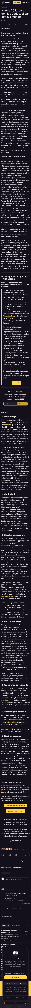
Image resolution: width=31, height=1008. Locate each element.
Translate (5, 7)
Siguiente (24, 861)
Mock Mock (5, 507)
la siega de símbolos (17, 462)
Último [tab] (13, 925)
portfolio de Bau (7, 596)
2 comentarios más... (7, 916)
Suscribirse (17, 2)
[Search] (28, 925)
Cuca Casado (9, 889)
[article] (15, 935)
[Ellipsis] (28, 888)
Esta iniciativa (13, 722)
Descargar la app (22, 1003)
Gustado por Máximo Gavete (13, 891)
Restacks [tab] (13, 873)
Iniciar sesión (25, 2)
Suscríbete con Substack (17, 984)
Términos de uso (22, 987)
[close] (26, 951)
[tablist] (9, 873)
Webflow (16, 432)
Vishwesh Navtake (8, 512)
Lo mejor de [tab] (5, 925)
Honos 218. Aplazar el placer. (9, 946)
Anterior (6, 861)
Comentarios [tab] (6, 873)
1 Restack (21, 849)
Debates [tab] (18, 925)
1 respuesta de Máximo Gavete (15, 909)
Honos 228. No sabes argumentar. (9, 931)
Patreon (8, 425)
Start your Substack (11, 1003)
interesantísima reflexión (11, 546)
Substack (8, 1006)
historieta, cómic (16, 676)
